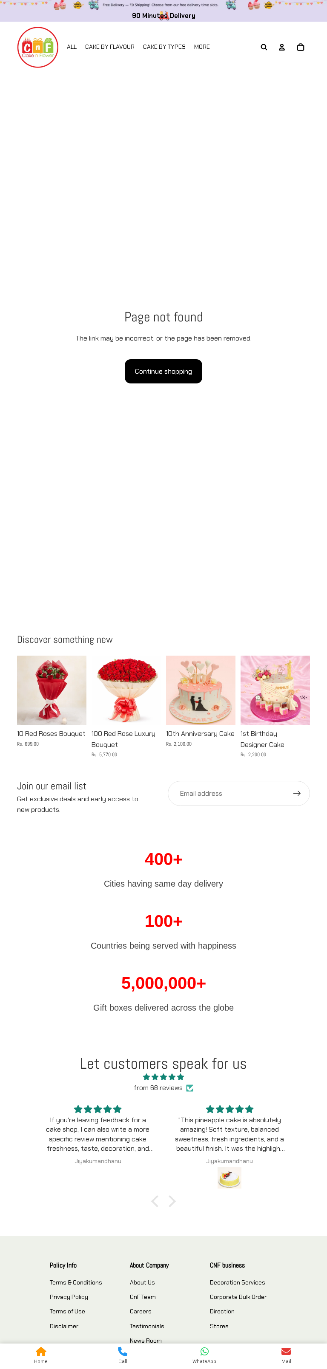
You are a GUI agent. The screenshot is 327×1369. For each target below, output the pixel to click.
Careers (141, 1311)
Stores (219, 1326)
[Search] (264, 47)
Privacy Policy (69, 1297)
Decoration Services (237, 1282)
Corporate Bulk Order (238, 1297)
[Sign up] (297, 794)
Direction (222, 1311)
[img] (163, 1077)
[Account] (281, 47)
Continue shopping (163, 371)
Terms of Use (67, 1311)
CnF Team (143, 1297)
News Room (146, 1340)
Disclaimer (64, 1326)
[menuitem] (202, 47)
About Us (142, 1282)
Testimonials (147, 1326)
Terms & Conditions (76, 1282)
